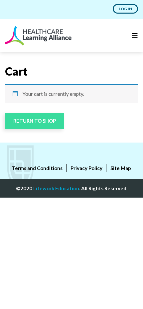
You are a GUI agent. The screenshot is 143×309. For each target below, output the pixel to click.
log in (125, 8)
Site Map (120, 168)
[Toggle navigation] (134, 35)
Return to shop (34, 121)
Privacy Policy (86, 168)
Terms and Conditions (37, 168)
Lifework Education (56, 188)
